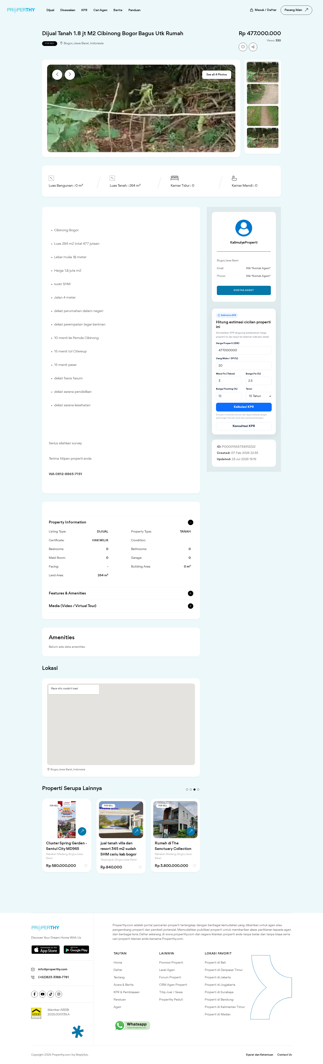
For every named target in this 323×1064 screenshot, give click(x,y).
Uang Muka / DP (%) (227, 358)
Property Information (67, 522)
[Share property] (253, 47)
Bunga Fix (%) (253, 374)
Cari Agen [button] (100, 10)
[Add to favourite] (243, 47)
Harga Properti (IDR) (227, 343)
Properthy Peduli (171, 999)
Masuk (266, 10)
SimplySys (82, 1054)
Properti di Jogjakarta (220, 985)
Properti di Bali (215, 962)
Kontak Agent (244, 290)
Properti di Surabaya (219, 992)
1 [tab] (187, 789)
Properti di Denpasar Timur (224, 970)
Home (118, 962)
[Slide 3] (262, 116)
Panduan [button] (134, 10)
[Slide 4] (262, 138)
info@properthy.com (52, 969)
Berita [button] (117, 10)
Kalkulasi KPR (244, 407)
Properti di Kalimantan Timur (225, 1007)
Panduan (120, 999)
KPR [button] (84, 10)
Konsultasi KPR (243, 426)
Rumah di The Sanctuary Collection (64, 846)
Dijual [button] (50, 10)
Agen (117, 1007)
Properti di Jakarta (218, 977)
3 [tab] (194, 789)
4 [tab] (198, 789)
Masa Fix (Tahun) (225, 374)
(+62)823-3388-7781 (53, 977)
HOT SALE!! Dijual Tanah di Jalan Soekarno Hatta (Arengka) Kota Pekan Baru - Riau (175, 851)
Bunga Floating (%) (226, 389)
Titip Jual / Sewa (171, 992)
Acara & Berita (123, 985)
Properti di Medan (217, 1014)
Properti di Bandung (219, 999)
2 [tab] (191, 789)
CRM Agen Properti (173, 985)
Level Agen (167, 970)
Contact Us (284, 1054)
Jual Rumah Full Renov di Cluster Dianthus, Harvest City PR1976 (120, 848)
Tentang (119, 977)
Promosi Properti (171, 962)
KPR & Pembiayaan (126, 992)
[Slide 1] (262, 72)
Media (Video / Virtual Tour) (72, 606)
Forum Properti (170, 977)
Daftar (118, 970)
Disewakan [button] (67, 10)
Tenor (249, 389)
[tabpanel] (66, 840)
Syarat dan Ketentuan (259, 1054)
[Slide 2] (262, 94)
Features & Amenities (67, 593)
